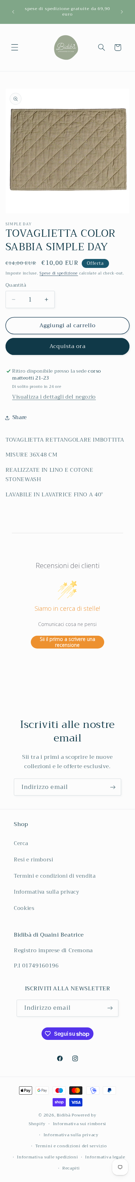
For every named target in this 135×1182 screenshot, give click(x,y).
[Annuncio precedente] (13, 11)
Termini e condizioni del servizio (71, 1145)
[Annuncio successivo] (121, 11)
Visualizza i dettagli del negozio (54, 396)
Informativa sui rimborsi (80, 1123)
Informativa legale (105, 1157)
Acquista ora (68, 346)
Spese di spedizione (58, 273)
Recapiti (71, 1168)
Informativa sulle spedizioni (47, 1157)
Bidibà (63, 1115)
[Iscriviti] (113, 787)
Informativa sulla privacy (46, 891)
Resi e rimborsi (33, 859)
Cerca (21, 843)
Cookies (24, 908)
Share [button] (19, 417)
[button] (14, 47)
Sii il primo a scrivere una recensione (67, 642)
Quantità (16, 285)
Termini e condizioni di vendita (55, 875)
